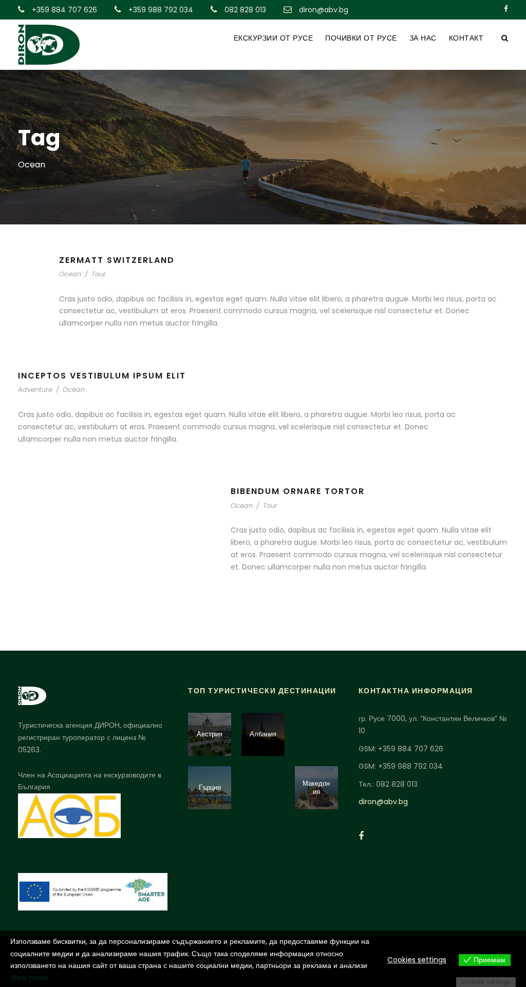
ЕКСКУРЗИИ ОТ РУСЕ (273, 38)
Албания (263, 734)
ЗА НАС (423, 38)
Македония (316, 787)
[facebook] (506, 9)
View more (29, 978)
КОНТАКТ (466, 38)
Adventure (35, 389)
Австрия (209, 734)
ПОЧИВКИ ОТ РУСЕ (361, 38)
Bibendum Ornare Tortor (298, 491)
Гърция (210, 787)
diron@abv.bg (383, 801)
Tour (98, 274)
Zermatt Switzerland (117, 260)
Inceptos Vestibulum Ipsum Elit (102, 376)
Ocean (70, 274)
